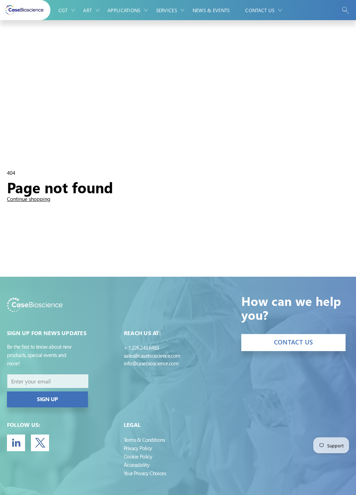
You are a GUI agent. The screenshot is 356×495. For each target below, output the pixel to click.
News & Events (211, 10)
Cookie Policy (138, 456)
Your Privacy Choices (145, 473)
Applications (123, 10)
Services (166, 10)
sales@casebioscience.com (152, 355)
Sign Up (47, 399)
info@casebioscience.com (151, 363)
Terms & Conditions (144, 439)
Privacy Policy (138, 448)
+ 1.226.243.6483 (141, 347)
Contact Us (259, 10)
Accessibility (136, 464)
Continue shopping (28, 198)
